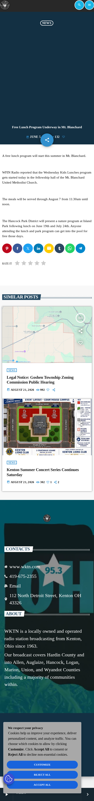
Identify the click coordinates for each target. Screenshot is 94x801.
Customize (42, 764)
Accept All (42, 784)
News (46, 23)
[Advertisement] (47, 75)
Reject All (42, 774)
